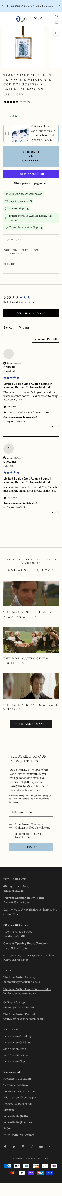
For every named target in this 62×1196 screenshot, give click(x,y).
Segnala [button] (10, 421)
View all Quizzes (30, 723)
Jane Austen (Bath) (15, 1048)
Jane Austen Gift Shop (17, 1042)
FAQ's (7, 1128)
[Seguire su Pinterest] (32, 1147)
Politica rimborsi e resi (17, 1103)
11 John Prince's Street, (18, 931)
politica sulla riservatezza (19, 1091)
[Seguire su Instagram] (23, 1147)
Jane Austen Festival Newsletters (28, 835)
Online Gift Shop (14, 1002)
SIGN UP (31, 847)
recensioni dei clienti (17, 1078)
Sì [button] (4, 421)
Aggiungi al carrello (31, 156)
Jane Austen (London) (17, 1036)
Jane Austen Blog (14, 1061)
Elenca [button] (8, 327)
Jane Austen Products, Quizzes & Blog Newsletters (32, 826)
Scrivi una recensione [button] (31, 313)
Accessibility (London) (17, 1122)
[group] (31, 297)
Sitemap (8, 1109)
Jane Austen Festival (16, 1055)
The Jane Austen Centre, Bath (22, 977)
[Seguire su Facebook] (5, 1147)
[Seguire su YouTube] (41, 1147)
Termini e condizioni (16, 1085)
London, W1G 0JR (14, 936)
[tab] (45, 340)
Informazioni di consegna (19, 1097)
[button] (31, 102)
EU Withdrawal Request (18, 1134)
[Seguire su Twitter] (14, 1147)
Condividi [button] (20, 421)
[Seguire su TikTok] (50, 1147)
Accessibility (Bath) (15, 1116)
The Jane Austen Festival (19, 1014)
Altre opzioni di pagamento (31, 183)
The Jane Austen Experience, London (27, 989)
